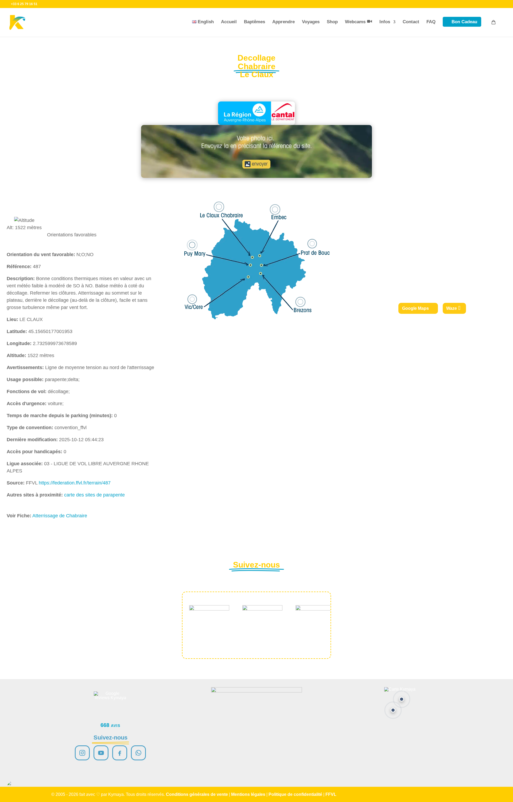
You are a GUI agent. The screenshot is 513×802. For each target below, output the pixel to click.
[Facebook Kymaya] (119, 752)
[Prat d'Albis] (401, 699)
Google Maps (415, 308)
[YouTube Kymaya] (101, 752)
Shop (332, 21)
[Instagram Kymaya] (82, 752)
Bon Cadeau (464, 21)
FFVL (330, 794)
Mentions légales (248, 794)
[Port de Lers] (393, 710)
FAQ (431, 21)
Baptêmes (254, 21)
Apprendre (283, 21)
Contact (411, 21)
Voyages (311, 21)
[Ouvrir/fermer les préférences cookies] (14, 788)
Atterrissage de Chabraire (59, 515)
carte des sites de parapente (94, 495)
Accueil (229, 21)
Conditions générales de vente (197, 794)
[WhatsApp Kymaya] (138, 752)
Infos (384, 21)
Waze (451, 308)
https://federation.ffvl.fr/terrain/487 (75, 483)
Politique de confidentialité (295, 794)
